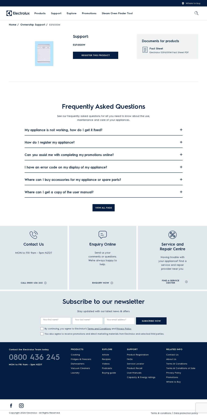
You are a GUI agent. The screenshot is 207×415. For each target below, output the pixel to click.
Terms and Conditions (99, 328)
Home (12, 24)
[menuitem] (40, 13)
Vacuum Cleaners (80, 368)
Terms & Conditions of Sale (180, 368)
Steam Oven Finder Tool (117, 13)
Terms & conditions (161, 413)
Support (56, 13)
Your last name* (83, 320)
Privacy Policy (123, 328)
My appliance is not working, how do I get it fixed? (63, 130)
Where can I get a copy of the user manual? (59, 192)
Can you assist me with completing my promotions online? (69, 154)
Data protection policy (186, 413)
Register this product (96, 55)
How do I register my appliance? (50, 142)
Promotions (89, 13)
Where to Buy (173, 381)
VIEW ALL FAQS (103, 207)
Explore (71, 13)
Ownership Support (32, 24)
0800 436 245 (34, 357)
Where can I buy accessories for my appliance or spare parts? (73, 179)
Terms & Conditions (176, 363)
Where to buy (193, 3)
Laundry (75, 372)
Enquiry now (100, 283)
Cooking (75, 354)
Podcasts (107, 368)
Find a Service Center (170, 282)
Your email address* (116, 320)
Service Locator (135, 363)
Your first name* (51, 320)
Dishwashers (77, 363)
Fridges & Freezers (81, 359)
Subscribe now (151, 321)
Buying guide (109, 372)
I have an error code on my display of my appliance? (66, 167)
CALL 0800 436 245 (32, 283)
